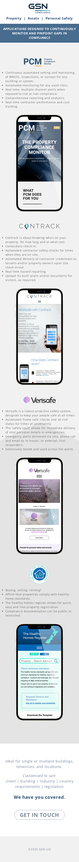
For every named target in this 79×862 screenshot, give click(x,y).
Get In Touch (39, 815)
